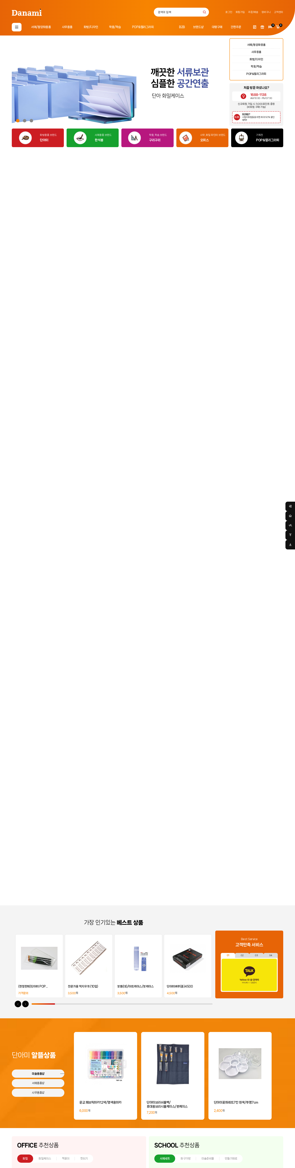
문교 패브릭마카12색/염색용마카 (100, 1102)
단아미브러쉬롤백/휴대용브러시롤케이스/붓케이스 (167, 1104)
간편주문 (236, 27)
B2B (182, 27)
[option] (177, 83)
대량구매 (217, 27)
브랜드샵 (198, 27)
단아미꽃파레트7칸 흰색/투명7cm (236, 1102)
